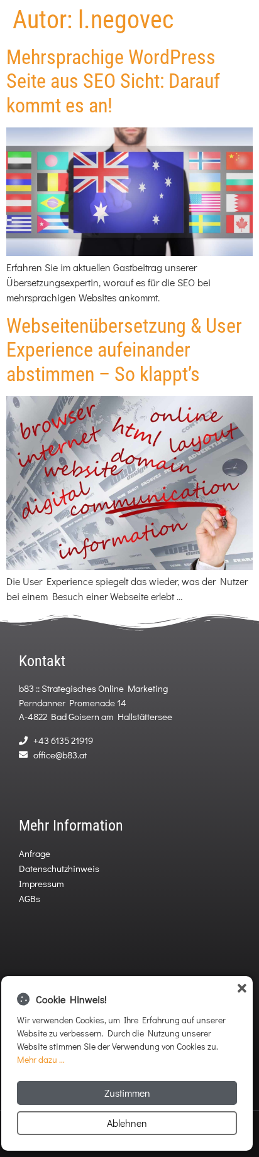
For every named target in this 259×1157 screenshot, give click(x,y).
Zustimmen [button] (127, 1092)
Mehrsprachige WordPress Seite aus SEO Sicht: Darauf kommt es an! (113, 81)
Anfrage (34, 853)
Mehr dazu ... (41, 1059)
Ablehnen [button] (127, 1122)
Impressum (41, 883)
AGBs (29, 898)
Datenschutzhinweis (59, 868)
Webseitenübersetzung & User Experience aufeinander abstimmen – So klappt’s (124, 350)
